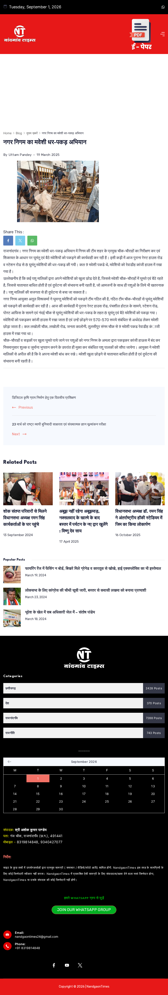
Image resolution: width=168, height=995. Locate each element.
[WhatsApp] (163, 7)
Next (16, 434)
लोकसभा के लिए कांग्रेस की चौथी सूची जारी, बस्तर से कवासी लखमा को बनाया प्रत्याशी (85, 590)
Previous (26, 407)
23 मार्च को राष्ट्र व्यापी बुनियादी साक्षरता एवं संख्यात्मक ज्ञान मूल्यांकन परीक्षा (59, 424)
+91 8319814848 (27, 948)
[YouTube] (67, 965)
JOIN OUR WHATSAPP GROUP (84, 909)
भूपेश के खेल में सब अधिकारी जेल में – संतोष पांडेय (60, 612)
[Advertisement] (84, 86)
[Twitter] (80, 965)
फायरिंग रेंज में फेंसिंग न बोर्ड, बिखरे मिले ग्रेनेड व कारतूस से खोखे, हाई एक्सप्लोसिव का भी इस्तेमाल (93, 569)
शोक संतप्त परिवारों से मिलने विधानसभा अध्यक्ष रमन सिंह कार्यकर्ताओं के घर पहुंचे (25, 518)
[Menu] (162, 34)
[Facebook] (54, 965)
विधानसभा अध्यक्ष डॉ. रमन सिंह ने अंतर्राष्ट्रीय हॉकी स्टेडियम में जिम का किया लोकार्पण (139, 518)
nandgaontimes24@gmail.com (36, 936)
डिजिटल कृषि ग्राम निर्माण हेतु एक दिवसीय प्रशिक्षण (44, 398)
